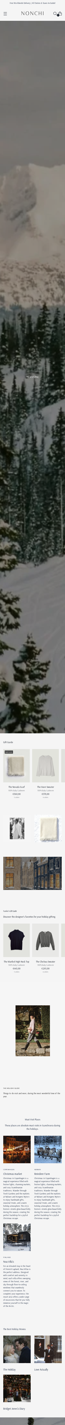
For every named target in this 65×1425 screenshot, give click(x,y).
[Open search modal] (54, 13)
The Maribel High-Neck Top (16, 961)
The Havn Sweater (45, 786)
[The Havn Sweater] (45, 765)
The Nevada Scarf (16, 786)
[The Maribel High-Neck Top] (16, 940)
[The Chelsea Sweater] (45, 940)
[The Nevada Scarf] (16, 765)
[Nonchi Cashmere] (32, 13)
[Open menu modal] (5, 13)
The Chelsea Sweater (45, 961)
